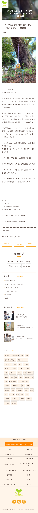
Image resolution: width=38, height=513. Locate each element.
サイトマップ (28, 484)
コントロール (15, 399)
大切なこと (12, 373)
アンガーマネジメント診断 (12, 355)
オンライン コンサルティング (14, 284)
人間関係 (29, 399)
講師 (17, 394)
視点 (22, 355)
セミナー (11, 394)
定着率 (23, 399)
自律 (13, 390)
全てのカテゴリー (10, 281)
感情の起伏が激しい (10, 360)
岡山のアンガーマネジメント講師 (13, 215)
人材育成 (7, 390)
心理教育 (7, 399)
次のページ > (31, 244)
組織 (6, 298)
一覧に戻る (19, 244)
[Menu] (35, 4)
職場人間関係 (12, 381)
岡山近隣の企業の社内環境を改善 (13, 221)
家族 (20, 364)
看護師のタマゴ (29, 377)
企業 (6, 381)
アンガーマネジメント (8, 237)
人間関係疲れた (16, 386)
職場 (31, 390)
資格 (24, 373)
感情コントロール (22, 360)
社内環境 (17, 237)
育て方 (26, 390)
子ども (19, 373)
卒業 (28, 386)
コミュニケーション (11, 288)
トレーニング (8, 364)
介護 (16, 377)
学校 (23, 386)
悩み (6, 373)
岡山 (6, 394)
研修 (12, 377)
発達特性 (30, 373)
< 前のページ (7, 244)
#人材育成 (26, 266)
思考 (27, 355)
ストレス (25, 364)
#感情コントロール (14, 266)
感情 (22, 394)
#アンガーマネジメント (16, 261)
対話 (27, 394)
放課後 (6, 377)
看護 (21, 377)
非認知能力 (19, 390)
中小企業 (7, 403)
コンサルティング (23, 381)
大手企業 (14, 403)
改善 (15, 364)
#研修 (28, 261)
